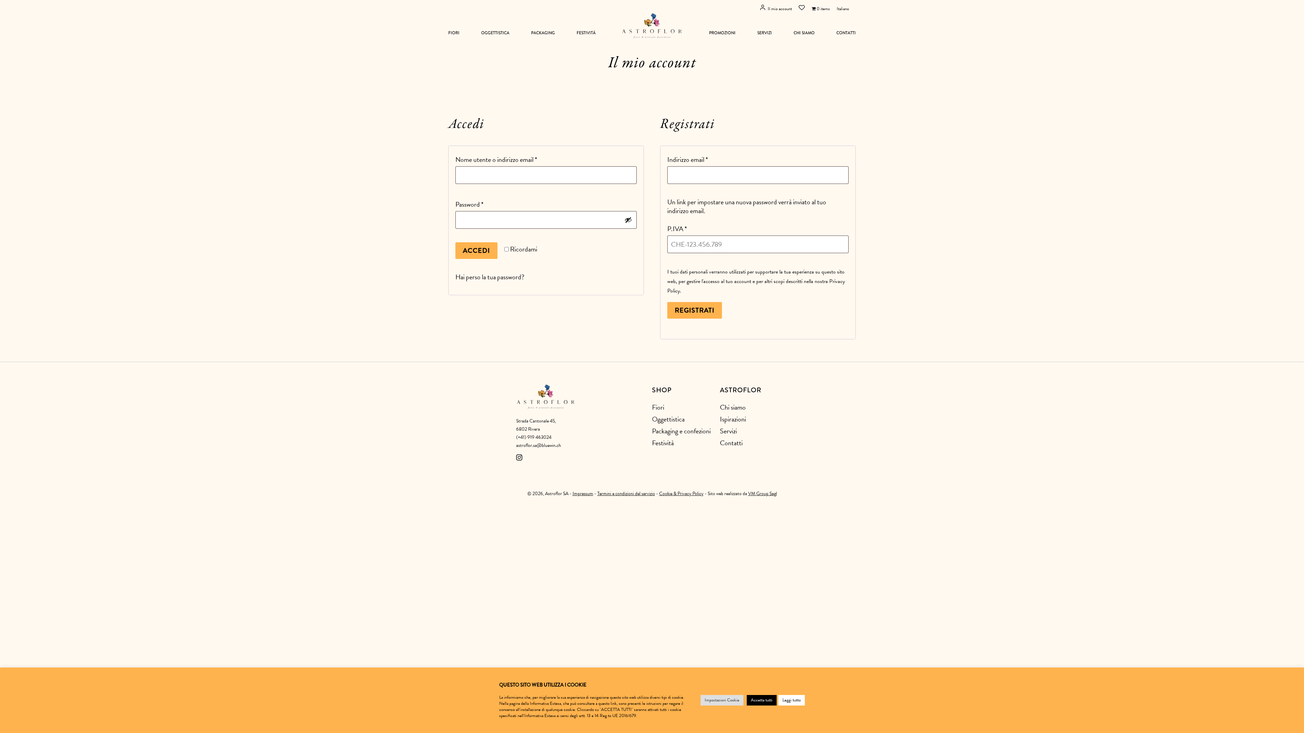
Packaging (543, 33)
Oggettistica (495, 33)
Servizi (764, 33)
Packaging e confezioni (681, 431)
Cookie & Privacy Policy (681, 493)
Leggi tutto (791, 700)
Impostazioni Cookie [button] (722, 700)
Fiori (453, 33)
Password (481, 204)
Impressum (583, 493)
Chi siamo (804, 33)
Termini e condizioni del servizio (626, 493)
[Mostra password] (628, 220)
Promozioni (722, 33)
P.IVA (677, 229)
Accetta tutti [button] (762, 700)
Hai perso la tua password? (489, 277)
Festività (586, 33)
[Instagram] (519, 459)
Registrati (694, 310)
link (614, 703)
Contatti (846, 33)
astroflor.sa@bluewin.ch (538, 445)
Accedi (476, 251)
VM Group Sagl (762, 493)
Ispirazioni (733, 419)
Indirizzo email (699, 159)
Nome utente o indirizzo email (508, 159)
